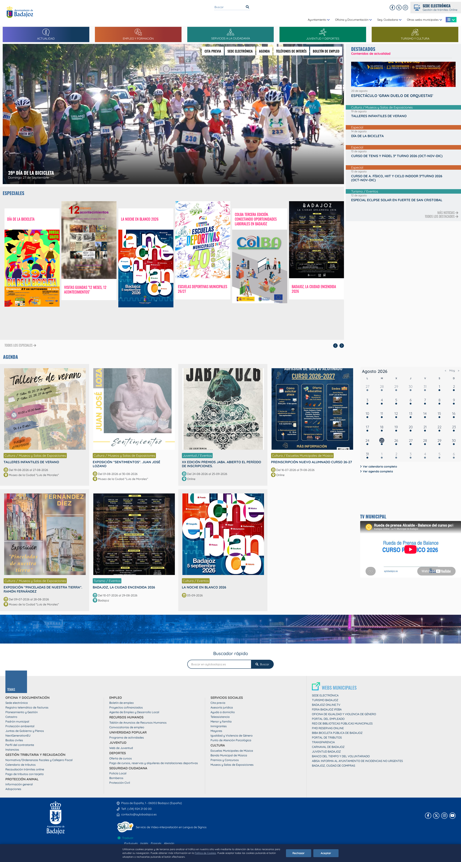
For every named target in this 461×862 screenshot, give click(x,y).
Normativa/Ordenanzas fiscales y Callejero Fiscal (39, 760)
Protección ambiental (19, 726)
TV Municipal (373, 516)
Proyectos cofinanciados (126, 707)
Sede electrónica (16, 703)
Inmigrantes (219, 726)
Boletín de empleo (121, 703)
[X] (399, 7)
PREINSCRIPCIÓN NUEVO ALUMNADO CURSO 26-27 (311, 462)
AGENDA (264, 50)
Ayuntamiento (317, 19)
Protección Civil (119, 782)
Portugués (131, 843)
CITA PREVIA (213, 50)
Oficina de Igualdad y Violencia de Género (344, 714)
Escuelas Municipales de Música (232, 750)
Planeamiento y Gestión (21, 712)
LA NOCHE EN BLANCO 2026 (204, 587)
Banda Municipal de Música (229, 755)
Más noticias (446, 212)
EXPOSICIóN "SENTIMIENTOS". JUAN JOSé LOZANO (126, 464)
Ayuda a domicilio (223, 712)
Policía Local (117, 773)
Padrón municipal (17, 721)
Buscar (264, 664)
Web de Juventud (121, 748)
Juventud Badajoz (326, 751)
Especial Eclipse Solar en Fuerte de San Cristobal (396, 200)
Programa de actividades (126, 737)
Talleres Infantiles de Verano (379, 116)
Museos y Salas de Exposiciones (232, 764)
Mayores (216, 731)
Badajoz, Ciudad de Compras (333, 765)
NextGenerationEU (17, 735)
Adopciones (13, 789)
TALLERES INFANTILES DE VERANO (31, 462)
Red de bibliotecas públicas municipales (342, 723)
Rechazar (298, 853)
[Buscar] (247, 7)
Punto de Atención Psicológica (231, 740)
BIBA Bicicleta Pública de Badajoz (337, 733)
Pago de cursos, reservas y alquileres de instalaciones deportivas (153, 763)
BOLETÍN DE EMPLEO (326, 50)
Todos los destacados (440, 216)
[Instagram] (405, 7)
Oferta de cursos (120, 758)
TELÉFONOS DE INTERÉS (291, 50)
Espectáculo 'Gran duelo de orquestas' (392, 95)
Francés (156, 843)
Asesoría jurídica (222, 707)
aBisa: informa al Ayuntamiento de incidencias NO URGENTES (357, 761)
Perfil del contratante (19, 745)
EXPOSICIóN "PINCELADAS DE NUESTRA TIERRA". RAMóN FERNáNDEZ (43, 589)
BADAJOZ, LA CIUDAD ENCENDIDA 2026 (124, 587)
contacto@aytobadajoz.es (139, 814)
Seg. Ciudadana (388, 19)
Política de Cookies (205, 853)
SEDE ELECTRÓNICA (240, 50)
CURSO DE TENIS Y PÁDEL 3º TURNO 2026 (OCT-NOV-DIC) (397, 156)
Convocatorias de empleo (126, 727)
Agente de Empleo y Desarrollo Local (134, 712)
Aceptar (326, 853)
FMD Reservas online (328, 728)
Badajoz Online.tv (326, 705)
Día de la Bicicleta (367, 136)
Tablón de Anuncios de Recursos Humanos (138, 722)
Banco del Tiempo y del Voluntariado (341, 756)
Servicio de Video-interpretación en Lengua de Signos (171, 827)
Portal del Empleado (328, 719)
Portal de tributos (327, 737)
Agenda (10, 356)
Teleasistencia (220, 717)
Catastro (11, 717)
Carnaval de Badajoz (328, 747)
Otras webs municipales (423, 19)
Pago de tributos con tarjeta (24, 774)
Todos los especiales (19, 345)
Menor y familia (221, 721)
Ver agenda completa (378, 471)
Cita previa (218, 703)
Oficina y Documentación (352, 19)
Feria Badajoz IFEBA (327, 709)
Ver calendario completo (380, 466)
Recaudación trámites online (24, 769)
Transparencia (323, 742)
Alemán (169, 843)
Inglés (144, 843)
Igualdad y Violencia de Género (232, 735)
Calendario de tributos (20, 764)
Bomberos (116, 778)
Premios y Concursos (225, 760)
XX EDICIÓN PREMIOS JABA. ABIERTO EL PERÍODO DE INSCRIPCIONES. (221, 464)
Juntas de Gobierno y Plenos (24, 731)
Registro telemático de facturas (26, 707)
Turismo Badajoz (325, 700)
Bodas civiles (14, 740)
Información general (19, 784)
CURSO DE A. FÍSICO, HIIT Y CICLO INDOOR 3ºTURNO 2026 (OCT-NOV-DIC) (396, 178)
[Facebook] (392, 7)
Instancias (12, 749)
